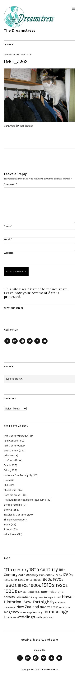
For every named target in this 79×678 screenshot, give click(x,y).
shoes (23, 612)
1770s (58, 575)
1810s (14, 579)
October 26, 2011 (12, 54)
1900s (35, 585)
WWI (51, 617)
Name (8, 226)
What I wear (10, 534)
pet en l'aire (64, 607)
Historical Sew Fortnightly (18, 475)
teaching (37, 612)
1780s (68, 574)
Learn (7, 480)
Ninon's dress (49, 607)
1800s (7, 580)
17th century (16, 569)
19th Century (11, 445)
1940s (22, 592)
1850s (37, 579)
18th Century (11, 440)
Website (8, 252)
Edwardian (23, 597)
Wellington (42, 617)
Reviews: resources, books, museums (25, 499)
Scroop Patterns (13, 504)
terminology (55, 611)
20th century (28, 575)
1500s (42, 575)
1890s (23, 585)
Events (8, 465)
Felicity (8, 470)
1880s (10, 585)
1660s (50, 575)
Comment (10, 184)
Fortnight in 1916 (52, 597)
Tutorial (8, 529)
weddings (26, 616)
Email (8, 239)
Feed (37, 343)
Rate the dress (12, 495)
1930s (10, 591)
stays (29, 612)
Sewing (8, 509)
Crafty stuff (10, 460)
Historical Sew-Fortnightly (29, 601)
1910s (48, 585)
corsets (9, 597)
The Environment (13, 519)
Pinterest (22, 343)
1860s (46, 579)
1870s (58, 579)
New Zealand (27, 606)
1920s (62, 585)
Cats (37, 592)
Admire (8, 455)
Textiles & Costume (15, 514)
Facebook (7, 343)
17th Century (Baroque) (17, 435)
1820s (21, 579)
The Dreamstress (19, 30)
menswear (10, 607)
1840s (29, 579)
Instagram (15, 343)
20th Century (11, 450)
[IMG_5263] (39, 120)
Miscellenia (10, 490)
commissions (52, 592)
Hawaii (68, 596)
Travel (7, 524)
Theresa (10, 617)
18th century (43, 569)
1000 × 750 (26, 54)
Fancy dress (37, 597)
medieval (60, 602)
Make (7, 485)
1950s (30, 592)
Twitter (30, 343)
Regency (11, 612)
